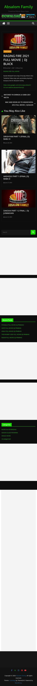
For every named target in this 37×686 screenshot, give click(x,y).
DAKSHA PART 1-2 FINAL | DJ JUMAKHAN (16, 211)
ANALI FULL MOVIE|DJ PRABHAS (12, 331)
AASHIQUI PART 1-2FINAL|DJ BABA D (16, 177)
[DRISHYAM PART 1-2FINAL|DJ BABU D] (18, 117)
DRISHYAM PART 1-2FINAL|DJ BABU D (16, 137)
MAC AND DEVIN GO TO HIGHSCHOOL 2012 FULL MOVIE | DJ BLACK (19, 103)
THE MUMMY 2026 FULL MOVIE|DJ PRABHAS (15, 334)
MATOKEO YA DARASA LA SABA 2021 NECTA (17, 96)
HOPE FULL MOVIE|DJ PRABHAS (11, 328)
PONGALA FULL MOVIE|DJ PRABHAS (13, 325)
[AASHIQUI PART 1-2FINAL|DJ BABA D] (18, 151)
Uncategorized (6, 439)
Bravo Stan (20, 68)
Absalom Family (18, 6)
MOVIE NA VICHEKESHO (9, 429)
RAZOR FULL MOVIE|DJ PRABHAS (12, 337)
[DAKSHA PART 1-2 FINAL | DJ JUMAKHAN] (18, 191)
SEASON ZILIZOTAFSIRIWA (10, 433)
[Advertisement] (18, 256)
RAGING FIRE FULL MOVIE (11, 71)
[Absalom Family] (4, 23)
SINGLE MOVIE (7, 51)
